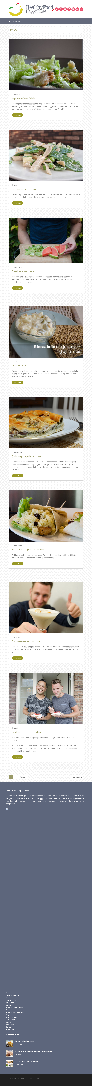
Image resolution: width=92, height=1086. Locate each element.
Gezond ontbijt (11, 998)
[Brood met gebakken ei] (10, 1043)
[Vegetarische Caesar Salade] (46, 64)
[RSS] (81, 9)
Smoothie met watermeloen (23, 271)
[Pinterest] (77, 9)
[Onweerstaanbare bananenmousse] (46, 607)
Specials (9, 1022)
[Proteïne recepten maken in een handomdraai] (10, 1053)
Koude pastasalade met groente (25, 189)
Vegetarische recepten (14, 1015)
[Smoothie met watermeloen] (46, 240)
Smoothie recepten (13, 1010)
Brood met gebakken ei (24, 1041)
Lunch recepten (11, 1000)
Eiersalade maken (19, 365)
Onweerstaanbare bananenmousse (26, 641)
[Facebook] (69, 9)
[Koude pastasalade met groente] (46, 155)
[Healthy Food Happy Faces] (42, 9)
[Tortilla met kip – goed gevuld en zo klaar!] (46, 516)
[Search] (79, 21)
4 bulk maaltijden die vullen (26, 1061)
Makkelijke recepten (13, 1017)
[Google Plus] (61, 9)
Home (8, 993)
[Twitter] (57, 9)
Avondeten (10, 1003)
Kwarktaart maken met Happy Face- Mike (29, 732)
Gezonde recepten (13, 995)
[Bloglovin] (65, 9)
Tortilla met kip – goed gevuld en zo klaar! (29, 549)
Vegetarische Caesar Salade (23, 98)
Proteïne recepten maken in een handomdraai (33, 1051)
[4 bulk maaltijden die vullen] (10, 1063)
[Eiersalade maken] (46, 332)
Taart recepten (11, 1020)
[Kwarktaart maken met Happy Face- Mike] (46, 698)
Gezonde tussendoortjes (15, 1012)
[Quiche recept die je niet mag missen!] (46, 422)
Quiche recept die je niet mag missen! (27, 456)
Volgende (22, 777)
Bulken (8, 1005)
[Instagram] (73, 9)
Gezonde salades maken (15, 1007)
